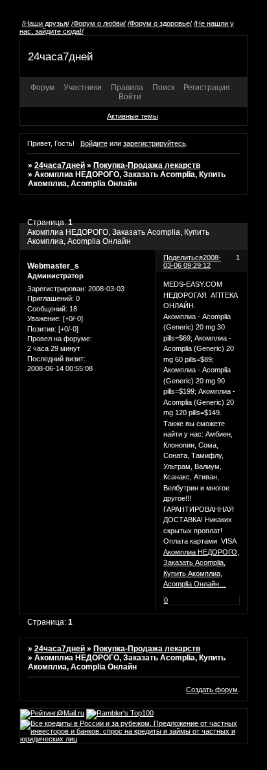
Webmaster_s (53, 266)
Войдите (94, 143)
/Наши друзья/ (45, 23)
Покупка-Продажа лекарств (146, 165)
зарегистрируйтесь (154, 143)
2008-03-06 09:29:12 (192, 261)
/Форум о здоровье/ (160, 23)
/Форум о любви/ (98, 23)
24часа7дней (59, 165)
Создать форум (212, 689)
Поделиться (183, 257)
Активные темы (132, 116)
